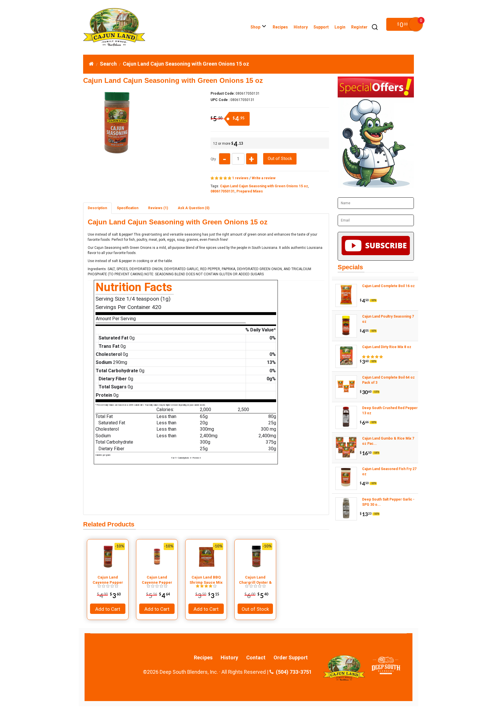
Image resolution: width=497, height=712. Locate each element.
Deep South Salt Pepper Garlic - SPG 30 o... (388, 502)
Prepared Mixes (249, 191)
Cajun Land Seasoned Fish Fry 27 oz (389, 471)
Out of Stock (280, 158)
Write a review (264, 178)
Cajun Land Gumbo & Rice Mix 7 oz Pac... (388, 441)
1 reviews (240, 178)
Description (97, 208)
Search (108, 64)
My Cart (416, 24)
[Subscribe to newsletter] (376, 246)
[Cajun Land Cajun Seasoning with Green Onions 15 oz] (116, 153)
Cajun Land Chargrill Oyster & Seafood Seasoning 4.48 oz (255, 580)
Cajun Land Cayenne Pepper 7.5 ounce (157, 580)
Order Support (291, 657)
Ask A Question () (193, 208)
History (301, 27)
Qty (213, 159)
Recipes (280, 27)
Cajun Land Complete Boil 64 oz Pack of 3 (388, 380)
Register (359, 27)
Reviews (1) (158, 208)
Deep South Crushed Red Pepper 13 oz (390, 410)
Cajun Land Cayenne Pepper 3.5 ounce (108, 580)
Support (321, 27)
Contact (255, 657)
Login (339, 27)
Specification (127, 208)
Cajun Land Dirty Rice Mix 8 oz (386, 347)
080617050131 (223, 191)
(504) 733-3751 (292, 672)
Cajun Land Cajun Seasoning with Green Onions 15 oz (186, 64)
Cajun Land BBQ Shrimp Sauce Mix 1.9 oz (206, 580)
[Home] (91, 64)
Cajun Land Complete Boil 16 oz (388, 286)
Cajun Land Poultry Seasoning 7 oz (388, 319)
